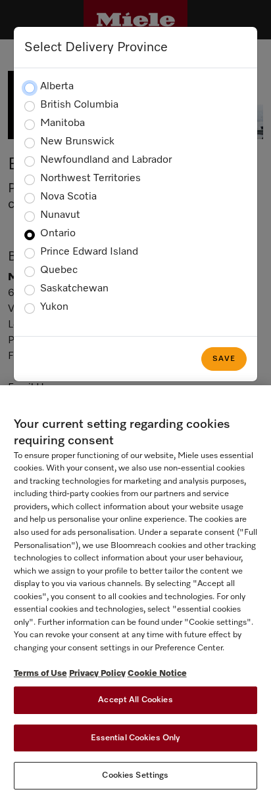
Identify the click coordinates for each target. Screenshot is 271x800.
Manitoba (62, 123)
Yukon (54, 307)
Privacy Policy (97, 673)
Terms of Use (40, 673)
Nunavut (60, 215)
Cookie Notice (157, 673)
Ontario (58, 233)
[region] (135, 592)
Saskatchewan (74, 289)
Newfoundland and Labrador (106, 160)
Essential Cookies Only (136, 738)
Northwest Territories (90, 178)
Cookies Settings (135, 775)
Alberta (57, 86)
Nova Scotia (68, 197)
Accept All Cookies (135, 700)
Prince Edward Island (89, 252)
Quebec (59, 270)
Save (223, 359)
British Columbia (79, 105)
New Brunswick (77, 142)
